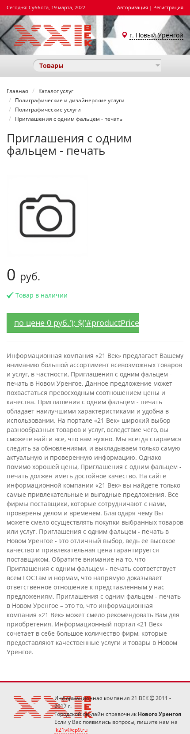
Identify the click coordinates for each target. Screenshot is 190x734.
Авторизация (132, 7)
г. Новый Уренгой (156, 35)
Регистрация (168, 7)
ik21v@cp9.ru (70, 730)
